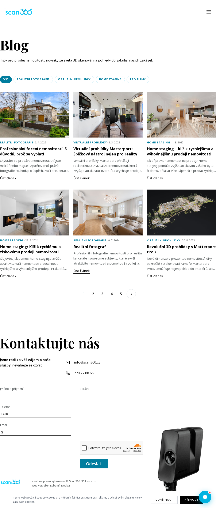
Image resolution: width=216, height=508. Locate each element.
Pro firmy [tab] (138, 79)
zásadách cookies (23, 502)
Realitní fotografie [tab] (33, 79)
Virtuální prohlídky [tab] (74, 79)
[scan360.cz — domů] (10, 482)
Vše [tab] (5, 79)
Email (3, 425)
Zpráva (84, 389)
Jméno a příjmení (11, 389)
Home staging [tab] (110, 79)
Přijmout (191, 499)
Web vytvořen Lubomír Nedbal (51, 485)
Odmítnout (164, 499)
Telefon (5, 407)
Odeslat (93, 464)
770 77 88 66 (84, 373)
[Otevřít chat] (205, 497)
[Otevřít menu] (208, 11)
